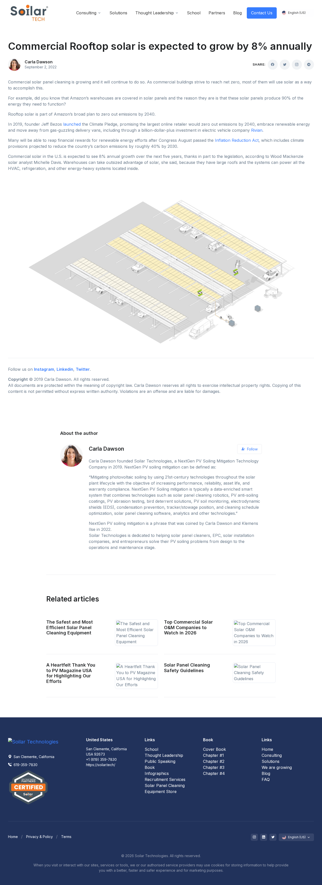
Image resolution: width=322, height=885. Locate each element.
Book (150, 767)
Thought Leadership (164, 755)
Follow (252, 449)
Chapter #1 (213, 755)
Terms (66, 836)
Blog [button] (237, 12)
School (151, 749)
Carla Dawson (39, 61)
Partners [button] (217, 12)
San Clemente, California (33, 757)
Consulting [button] (86, 12)
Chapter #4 (214, 773)
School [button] (193, 12)
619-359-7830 (25, 765)
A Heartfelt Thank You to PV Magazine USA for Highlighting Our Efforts (70, 673)
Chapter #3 (213, 767)
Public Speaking (160, 761)
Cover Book (214, 749)
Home (267, 749)
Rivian (256, 130)
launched (72, 124)
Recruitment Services (165, 779)
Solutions (270, 761)
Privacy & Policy (39, 836)
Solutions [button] (118, 12)
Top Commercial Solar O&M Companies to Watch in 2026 (188, 627)
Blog (266, 773)
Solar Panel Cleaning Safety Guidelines (187, 667)
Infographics (157, 773)
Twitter (83, 369)
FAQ (266, 779)
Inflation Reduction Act (237, 140)
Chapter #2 (213, 761)
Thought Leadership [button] (154, 12)
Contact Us (261, 12)
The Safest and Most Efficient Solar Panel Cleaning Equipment (69, 627)
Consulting (272, 755)
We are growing (277, 767)
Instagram (44, 369)
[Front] (29, 13)
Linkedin (65, 369)
